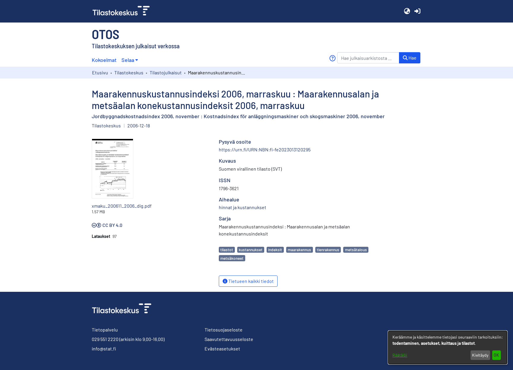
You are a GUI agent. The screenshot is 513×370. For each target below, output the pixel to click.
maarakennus (299, 249)
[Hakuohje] (332, 58)
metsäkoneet (231, 258)
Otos (105, 34)
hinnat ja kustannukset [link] (242, 207)
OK (496, 355)
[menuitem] (129, 60)
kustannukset (250, 249)
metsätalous (356, 249)
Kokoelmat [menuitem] (104, 60)
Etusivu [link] (100, 72)
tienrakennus (328, 249)
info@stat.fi (104, 348)
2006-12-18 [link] (138, 125)
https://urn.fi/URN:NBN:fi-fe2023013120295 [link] (265, 149)
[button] (407, 11)
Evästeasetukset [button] (222, 348)
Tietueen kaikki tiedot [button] (250, 281)
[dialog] (447, 347)
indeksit (275, 249)
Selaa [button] (127, 60)
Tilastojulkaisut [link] (166, 72)
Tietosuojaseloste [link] (224, 329)
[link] (123, 11)
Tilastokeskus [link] (128, 72)
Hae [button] (412, 57)
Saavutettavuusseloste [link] (229, 339)
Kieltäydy (480, 355)
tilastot (226, 249)
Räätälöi (399, 355)
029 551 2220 (105, 339)
